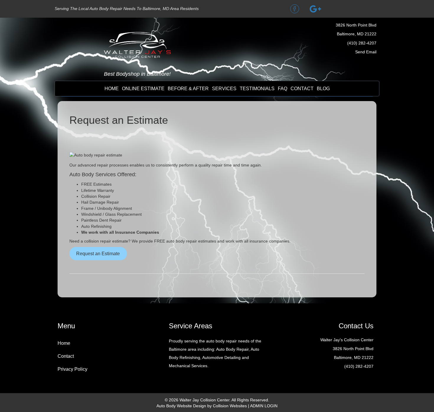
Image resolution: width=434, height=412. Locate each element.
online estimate (143, 88)
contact (302, 88)
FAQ (282, 88)
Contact (66, 356)
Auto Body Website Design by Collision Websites (201, 405)
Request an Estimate (98, 253)
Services (224, 88)
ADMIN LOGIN (264, 405)
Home (112, 88)
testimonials (257, 88)
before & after (188, 88)
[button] (295, 9)
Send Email (365, 52)
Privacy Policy (72, 369)
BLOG (323, 88)
